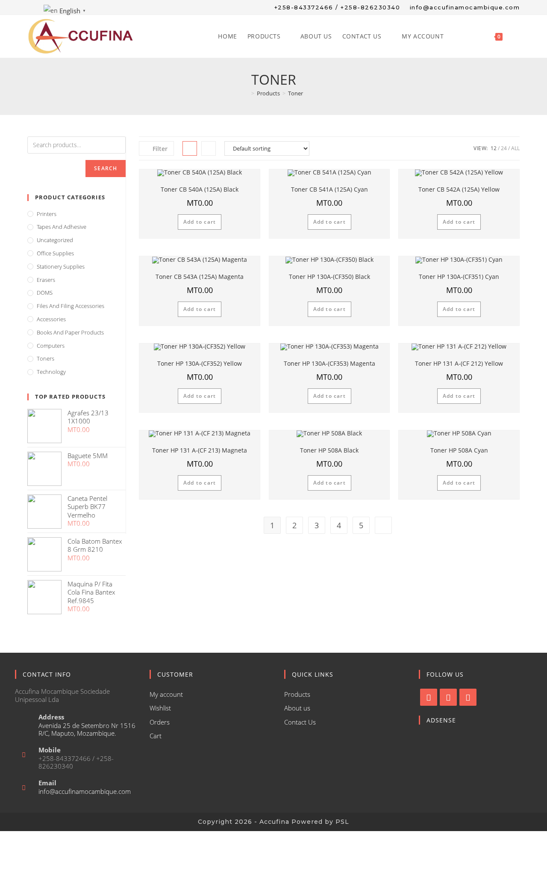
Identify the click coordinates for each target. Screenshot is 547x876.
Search (105, 168)
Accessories (51, 319)
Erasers (46, 280)
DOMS (45, 292)
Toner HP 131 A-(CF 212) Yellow (459, 363)
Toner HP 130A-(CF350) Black (329, 276)
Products (297, 694)
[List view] (208, 148)
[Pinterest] (467, 697)
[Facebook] (428, 697)
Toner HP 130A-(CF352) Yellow (199, 363)
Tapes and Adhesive (61, 227)
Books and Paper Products (70, 332)
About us (297, 708)
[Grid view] (189, 148)
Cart (156, 735)
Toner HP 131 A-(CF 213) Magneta (199, 450)
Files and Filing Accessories (70, 306)
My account (166, 694)
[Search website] (517, 36)
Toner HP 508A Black (329, 450)
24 (504, 148)
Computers (51, 345)
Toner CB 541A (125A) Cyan (329, 189)
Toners (45, 358)
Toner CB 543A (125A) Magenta (200, 276)
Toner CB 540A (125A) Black (199, 189)
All (515, 148)
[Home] (246, 93)
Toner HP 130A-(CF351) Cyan (459, 276)
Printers (46, 214)
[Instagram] (448, 697)
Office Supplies (55, 253)
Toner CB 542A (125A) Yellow (459, 189)
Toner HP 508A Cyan (459, 450)
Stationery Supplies (61, 266)
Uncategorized (55, 240)
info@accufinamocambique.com (84, 791)
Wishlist (160, 708)
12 (494, 148)
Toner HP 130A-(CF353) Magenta (329, 363)
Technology (51, 372)
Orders (160, 722)
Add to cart (199, 221)
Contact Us (300, 722)
